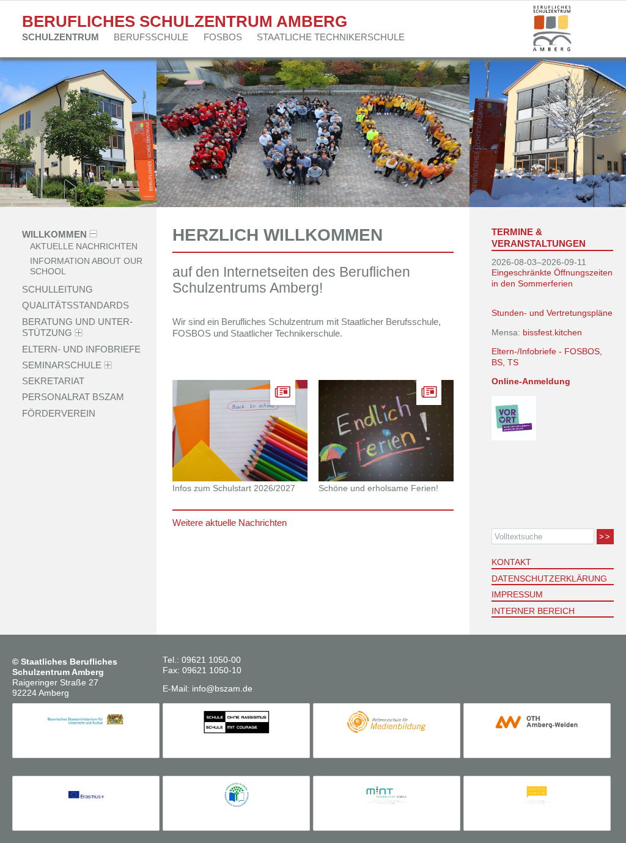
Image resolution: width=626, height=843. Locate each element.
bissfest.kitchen (552, 332)
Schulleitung (57, 289)
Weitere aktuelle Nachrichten (229, 522)
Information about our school (86, 266)
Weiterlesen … (253, 452)
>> (605, 536)
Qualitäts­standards (75, 305)
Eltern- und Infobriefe (81, 348)
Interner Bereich (533, 611)
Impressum (517, 594)
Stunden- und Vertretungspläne (552, 313)
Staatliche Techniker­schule (331, 37)
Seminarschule (61, 365)
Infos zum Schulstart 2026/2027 (233, 488)
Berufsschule (151, 37)
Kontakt (511, 562)
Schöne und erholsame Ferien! (378, 488)
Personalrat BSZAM (73, 397)
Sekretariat (53, 381)
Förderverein (58, 412)
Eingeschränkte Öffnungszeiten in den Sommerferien (552, 278)
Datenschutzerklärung (549, 578)
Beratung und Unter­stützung (77, 327)
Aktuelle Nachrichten (84, 247)
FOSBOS (223, 37)
